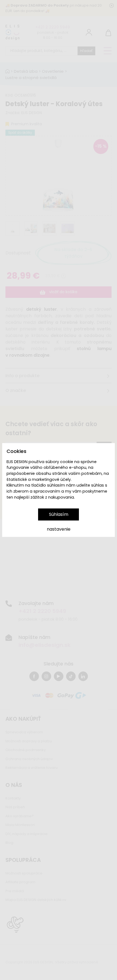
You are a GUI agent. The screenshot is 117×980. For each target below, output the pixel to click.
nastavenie (58, 529)
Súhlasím (58, 514)
